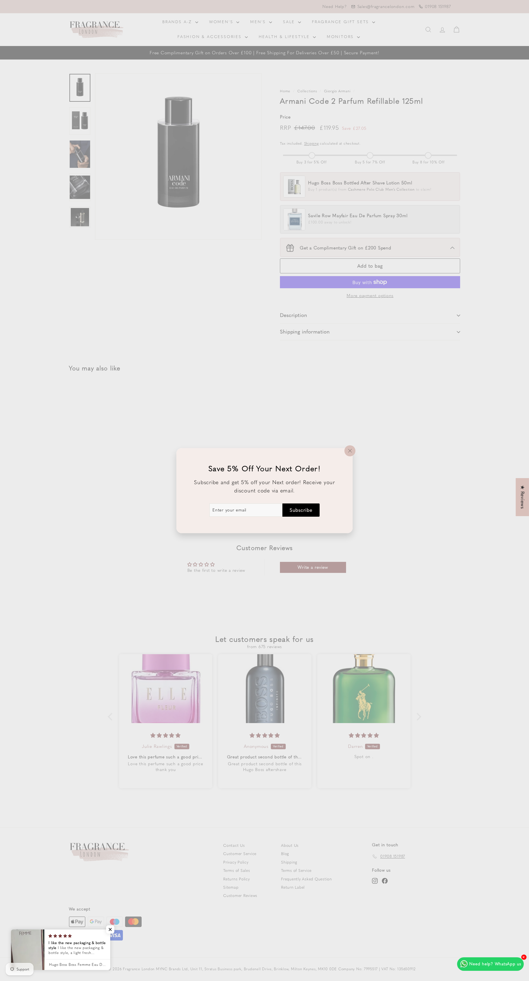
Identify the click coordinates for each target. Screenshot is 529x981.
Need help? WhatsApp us (495, 963)
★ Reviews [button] (522, 497)
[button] (110, 929)
